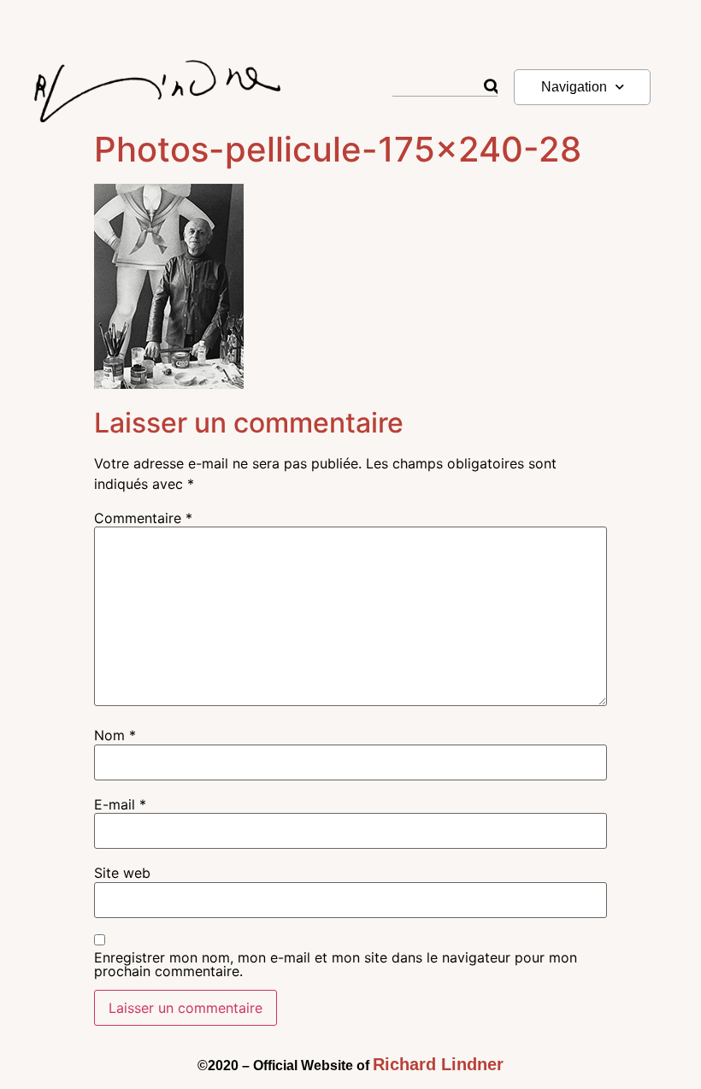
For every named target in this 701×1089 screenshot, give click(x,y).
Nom (115, 735)
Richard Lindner (438, 1064)
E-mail (120, 804)
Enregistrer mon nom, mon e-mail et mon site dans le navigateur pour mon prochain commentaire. (335, 964)
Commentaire (143, 518)
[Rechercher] (491, 87)
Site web (122, 873)
